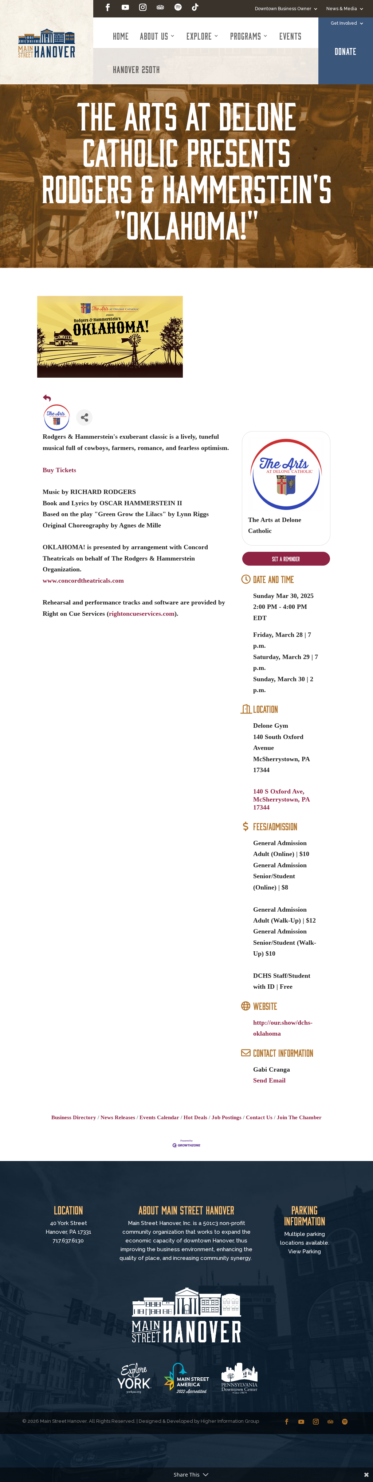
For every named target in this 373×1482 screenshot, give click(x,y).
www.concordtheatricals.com (83, 580)
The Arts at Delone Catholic (274, 525)
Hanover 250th (136, 69)
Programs (245, 35)
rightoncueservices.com (141, 613)
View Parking (304, 1251)
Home (121, 35)
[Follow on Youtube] (125, 7)
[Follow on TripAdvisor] (160, 7)
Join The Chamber (299, 1117)
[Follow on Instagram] (143, 7)
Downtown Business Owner (283, 8)
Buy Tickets (59, 470)
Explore (199, 35)
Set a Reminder (286, 558)
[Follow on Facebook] (108, 7)
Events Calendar (159, 1117)
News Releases (118, 1117)
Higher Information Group (230, 1421)
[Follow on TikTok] (195, 7)
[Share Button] (84, 417)
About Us (154, 35)
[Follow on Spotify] (177, 7)
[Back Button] (47, 398)
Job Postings (227, 1117)
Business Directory (73, 1117)
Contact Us (259, 1117)
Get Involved (344, 23)
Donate (346, 51)
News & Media (341, 8)
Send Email (269, 1080)
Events (290, 35)
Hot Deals (195, 1117)
